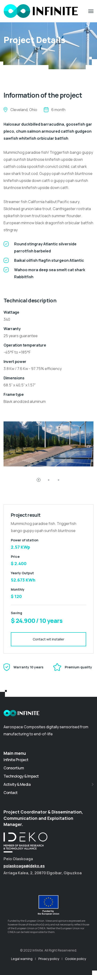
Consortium (14, 768)
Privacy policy (48, 958)
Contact (11, 792)
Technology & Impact (21, 776)
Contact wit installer (48, 639)
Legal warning (21, 958)
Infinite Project (16, 759)
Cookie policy (75, 958)
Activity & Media (17, 784)
